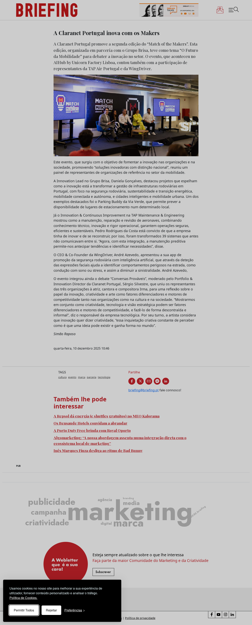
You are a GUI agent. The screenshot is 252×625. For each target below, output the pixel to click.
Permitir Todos (24, 610)
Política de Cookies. (23, 597)
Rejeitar (51, 610)
